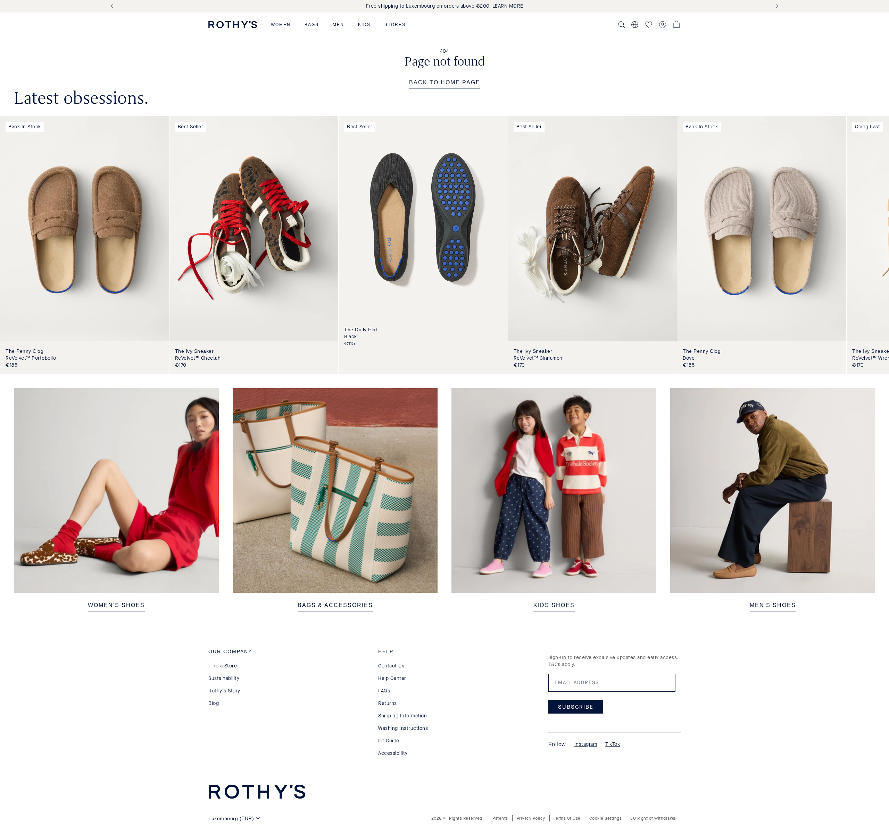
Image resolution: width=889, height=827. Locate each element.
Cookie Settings (605, 818)
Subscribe (575, 706)
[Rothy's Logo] (232, 24)
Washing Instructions (403, 728)
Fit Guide (388, 741)
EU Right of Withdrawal (653, 818)
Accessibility (393, 753)
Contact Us (391, 666)
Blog (213, 703)
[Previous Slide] (113, 6)
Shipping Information (402, 716)
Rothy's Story (224, 691)
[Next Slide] (776, 6)
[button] (281, 24)
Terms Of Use (567, 818)
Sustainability (223, 678)
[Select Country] (635, 24)
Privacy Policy (531, 818)
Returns (387, 703)
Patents (500, 818)
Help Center (392, 678)
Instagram (585, 744)
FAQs (384, 691)
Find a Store (222, 666)
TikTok (612, 744)
